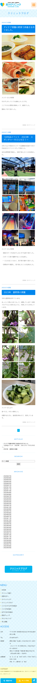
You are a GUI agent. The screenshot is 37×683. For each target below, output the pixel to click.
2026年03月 (7, 481)
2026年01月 (7, 485)
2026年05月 (7, 479)
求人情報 (4, 621)
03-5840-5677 (14, 637)
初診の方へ (5, 596)
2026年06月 (7, 478)
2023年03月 (7, 529)
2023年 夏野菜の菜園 (14, 292)
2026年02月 (7, 483)
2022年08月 (7, 542)
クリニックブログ (7, 602)
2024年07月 (7, 511)
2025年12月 (7, 487)
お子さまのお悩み (7, 612)
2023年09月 (7, 522)
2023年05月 (7, 525)
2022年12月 (7, 534)
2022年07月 (7, 544)
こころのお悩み (6, 609)
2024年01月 (7, 516)
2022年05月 (7, 547)
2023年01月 (7, 533)
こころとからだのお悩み (9, 606)
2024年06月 (7, 512)
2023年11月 (7, 518)
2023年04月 (7, 527)
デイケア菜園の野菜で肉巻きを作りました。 (16, 443)
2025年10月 (7, 490)
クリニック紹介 (6, 593)
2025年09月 (7, 492)
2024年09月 (7, 509)
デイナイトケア (6, 599)
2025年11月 (7, 489)
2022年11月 (7, 536)
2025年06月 (7, 498)
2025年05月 (7, 500)
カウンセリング (6, 618)
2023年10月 (7, 520)
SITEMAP (5, 669)
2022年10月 (7, 538)
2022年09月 (7, 540)
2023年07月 (7, 523)
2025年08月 (7, 494)
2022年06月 (7, 546)
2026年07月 (7, 476)
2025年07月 (7, 496)
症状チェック (6, 615)
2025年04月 (7, 501)
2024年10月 (7, 507)
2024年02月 (7, 514)
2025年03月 (7, 503)
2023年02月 (7, 531)
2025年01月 (7, 505)
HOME (4, 590)
